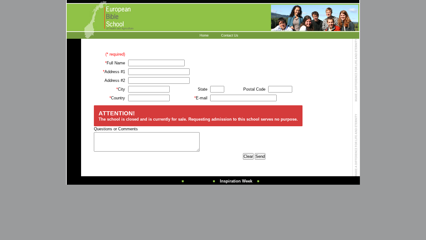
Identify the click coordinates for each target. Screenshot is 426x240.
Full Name (115, 63)
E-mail (200, 98)
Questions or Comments (116, 129)
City (120, 89)
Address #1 (114, 71)
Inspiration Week (236, 181)
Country (117, 98)
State (202, 89)
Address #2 (114, 80)
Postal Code (254, 89)
